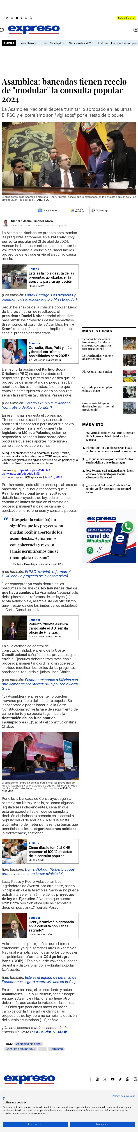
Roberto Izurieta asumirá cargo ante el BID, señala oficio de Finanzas (48, 628)
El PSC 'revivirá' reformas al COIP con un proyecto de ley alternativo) (36, 574)
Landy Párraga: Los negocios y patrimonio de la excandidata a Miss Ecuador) (39, 297)
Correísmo (56, 1049)
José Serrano (28, 43)
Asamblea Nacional (28, 1044)
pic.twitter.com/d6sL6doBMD (21, 473)
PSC (42, 1049)
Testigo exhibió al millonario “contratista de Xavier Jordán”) (36, 405)
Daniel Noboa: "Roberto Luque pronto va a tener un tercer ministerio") (38, 871)
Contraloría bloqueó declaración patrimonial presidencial (98, 406)
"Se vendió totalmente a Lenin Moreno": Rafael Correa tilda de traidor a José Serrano (110, 436)
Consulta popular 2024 (20, 1049)
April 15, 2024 (54, 477)
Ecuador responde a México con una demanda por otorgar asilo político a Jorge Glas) (40, 684)
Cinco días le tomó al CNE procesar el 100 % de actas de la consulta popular (50, 852)
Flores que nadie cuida (97, 371)
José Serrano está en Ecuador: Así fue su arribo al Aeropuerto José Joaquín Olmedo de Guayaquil (110, 474)
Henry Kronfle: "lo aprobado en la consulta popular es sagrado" (51, 926)
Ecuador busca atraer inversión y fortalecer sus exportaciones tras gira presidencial (96, 344)
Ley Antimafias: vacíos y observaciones (97, 357)
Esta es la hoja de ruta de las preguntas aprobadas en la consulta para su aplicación (51, 277)
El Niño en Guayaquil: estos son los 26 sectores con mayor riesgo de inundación (111, 449)
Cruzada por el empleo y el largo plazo (98, 388)
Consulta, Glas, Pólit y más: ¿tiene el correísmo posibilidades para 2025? (50, 352)
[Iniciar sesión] (136, 30)
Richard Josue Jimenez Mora (32, 221)
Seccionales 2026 (81, 43)
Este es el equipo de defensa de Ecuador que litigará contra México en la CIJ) (39, 979)
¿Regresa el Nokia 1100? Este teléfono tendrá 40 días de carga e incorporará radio (108, 488)
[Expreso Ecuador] (29, 1083)
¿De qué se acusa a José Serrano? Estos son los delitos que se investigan (109, 460)
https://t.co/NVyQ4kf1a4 (34, 470)
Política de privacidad (123, 1096)
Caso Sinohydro (53, 43)
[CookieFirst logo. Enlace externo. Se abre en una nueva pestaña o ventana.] (4, 1098)
